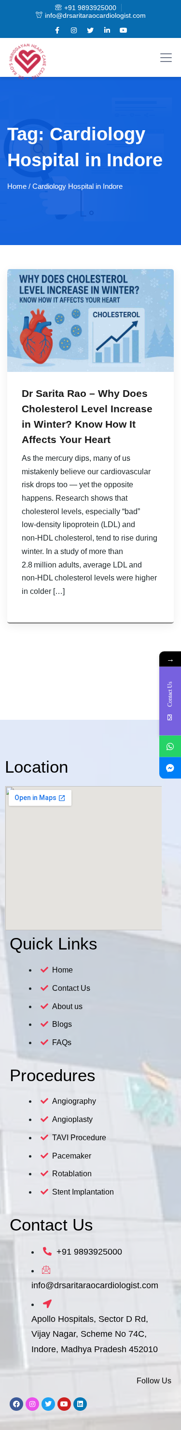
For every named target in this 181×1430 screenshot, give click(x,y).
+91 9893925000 (90, 8)
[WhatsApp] (170, 746)
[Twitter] (48, 1404)
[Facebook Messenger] (170, 768)
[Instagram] (32, 1404)
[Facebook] (16, 1404)
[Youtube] (64, 1404)
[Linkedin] (80, 1404)
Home (17, 186)
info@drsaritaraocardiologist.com (95, 15)
